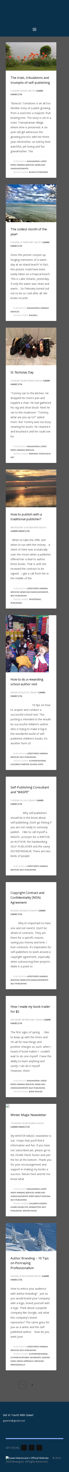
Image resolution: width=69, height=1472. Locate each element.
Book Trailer (35, 1091)
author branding (38, 1354)
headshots (35, 1357)
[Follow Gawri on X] (24, 1447)
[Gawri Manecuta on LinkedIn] (31, 1447)
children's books (38, 1203)
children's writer (20, 764)
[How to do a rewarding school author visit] (27, 643)
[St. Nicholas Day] (31, 346)
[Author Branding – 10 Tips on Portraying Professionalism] (31, 1237)
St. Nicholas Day (22, 372)
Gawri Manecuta (20, 531)
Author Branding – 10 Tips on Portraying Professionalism (30, 1263)
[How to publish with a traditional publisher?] (31, 488)
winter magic (30, 1211)
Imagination (33, 161)
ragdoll (33, 315)
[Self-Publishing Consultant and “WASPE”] (10, 778)
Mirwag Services (25, 165)
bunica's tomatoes (38, 172)
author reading (37, 761)
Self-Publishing (19, 595)
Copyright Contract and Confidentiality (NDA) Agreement (27, 898)
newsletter (35, 1207)
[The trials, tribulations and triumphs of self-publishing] (31, 56)
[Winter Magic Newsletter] (10, 1106)
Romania (33, 453)
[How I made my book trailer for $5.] (10, 997)
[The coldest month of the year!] (31, 203)
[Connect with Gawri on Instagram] (39, 1447)
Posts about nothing (39, 1196)
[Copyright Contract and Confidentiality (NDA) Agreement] (10, 883)
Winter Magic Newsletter (28, 1115)
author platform (20, 1357)
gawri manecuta (19, 1207)
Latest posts (33, 588)
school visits (36, 764)
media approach (25, 1361)
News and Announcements (34, 592)
